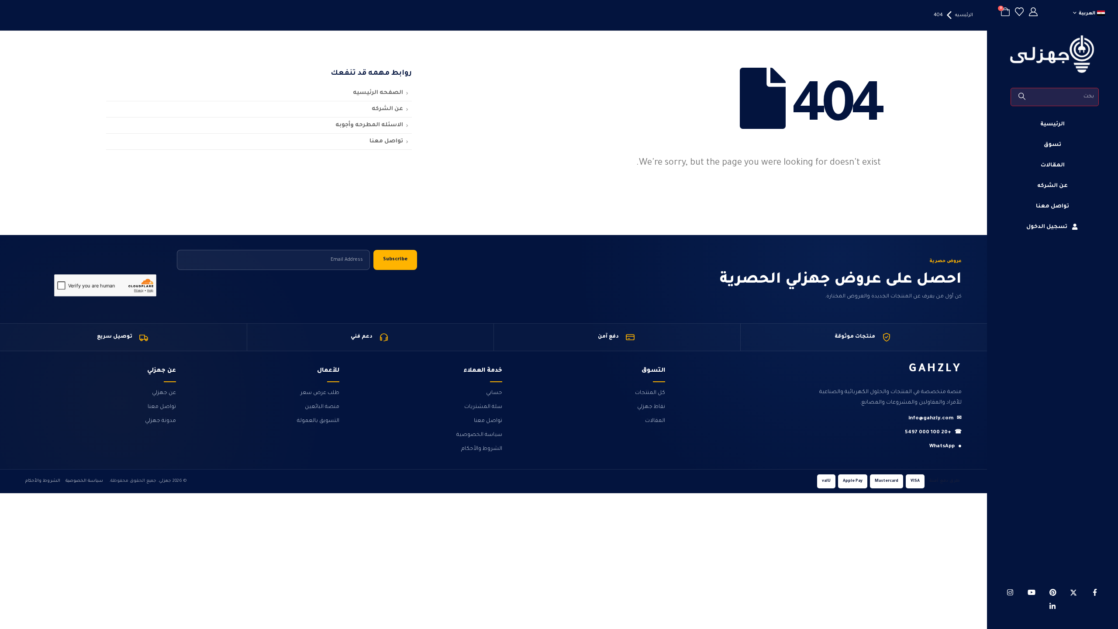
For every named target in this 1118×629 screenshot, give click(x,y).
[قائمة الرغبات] (1019, 13)
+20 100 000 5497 (933, 432)
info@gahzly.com (935, 419)
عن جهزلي (164, 393)
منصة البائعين (322, 407)
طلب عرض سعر (319, 393)
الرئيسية (1052, 124)
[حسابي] (1033, 13)
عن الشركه (1052, 186)
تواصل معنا (1052, 207)
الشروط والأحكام (481, 449)
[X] (1073, 592)
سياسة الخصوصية (479, 435)
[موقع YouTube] (1031, 592)
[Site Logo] (1052, 54)
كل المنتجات (650, 393)
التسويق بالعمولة (318, 421)
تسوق (1052, 145)
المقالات (1053, 165)
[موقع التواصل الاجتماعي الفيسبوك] (1094, 592)
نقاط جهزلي (651, 407)
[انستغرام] (1010, 592)
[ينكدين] (1052, 606)
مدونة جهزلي (160, 421)
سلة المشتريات (483, 407)
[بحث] (1022, 97)
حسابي (494, 393)
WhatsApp (945, 446)
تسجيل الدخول (1046, 227)
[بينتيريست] (1052, 592)
